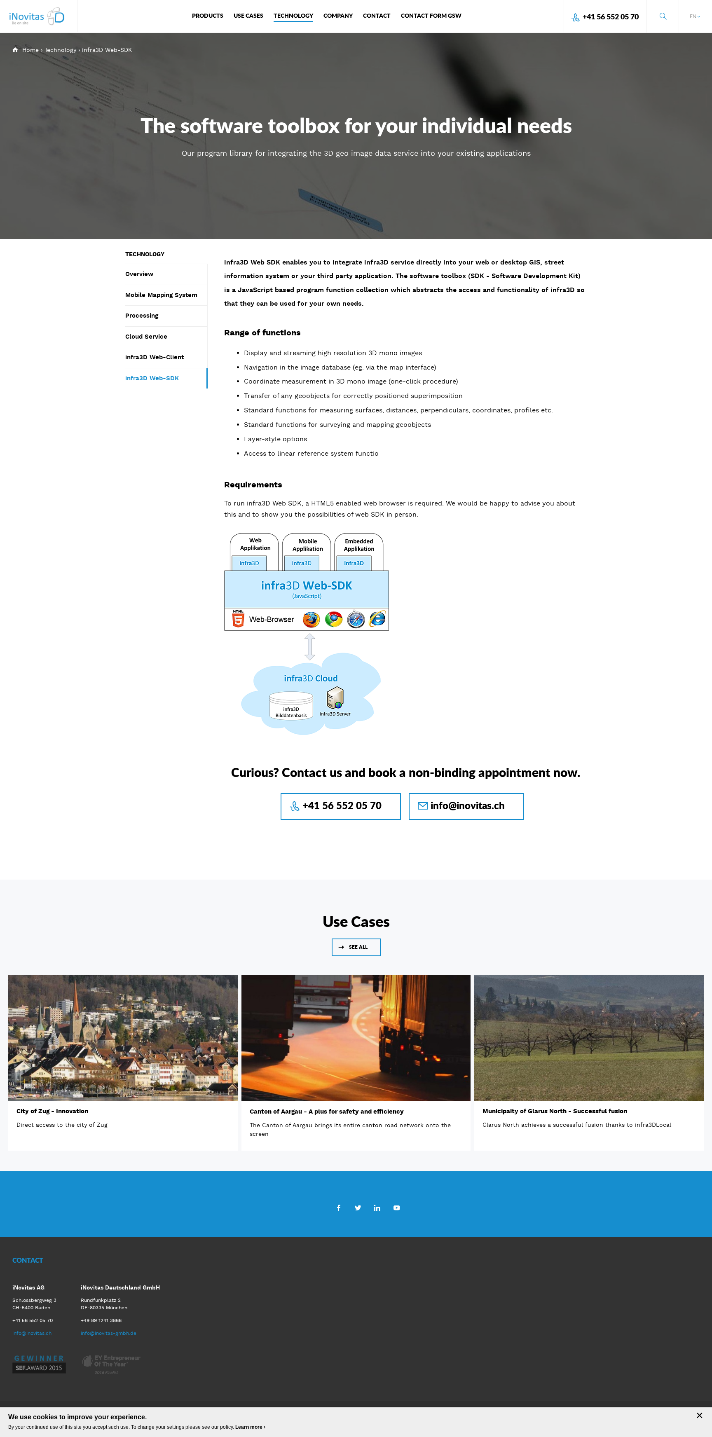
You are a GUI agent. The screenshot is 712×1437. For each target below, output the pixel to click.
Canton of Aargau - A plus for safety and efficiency (327, 1111)
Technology (60, 50)
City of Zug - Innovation (52, 1111)
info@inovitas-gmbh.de (108, 1333)
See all (358, 947)
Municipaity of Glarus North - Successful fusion (554, 1111)
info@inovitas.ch (468, 805)
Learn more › (250, 1427)
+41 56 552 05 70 (611, 16)
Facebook (338, 1207)
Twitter (357, 1207)
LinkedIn (377, 1207)
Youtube (396, 1207)
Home (30, 50)
